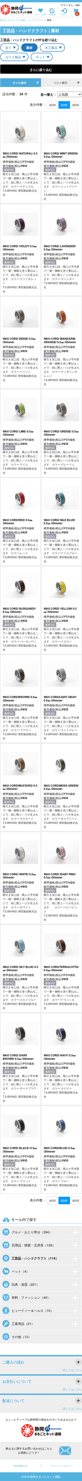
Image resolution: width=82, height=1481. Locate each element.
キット (40, 57)
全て (8, 47)
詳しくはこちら (72, 1370)
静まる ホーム (7, 20)
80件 (75, 105)
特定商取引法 (20, 1465)
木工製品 (51, 47)
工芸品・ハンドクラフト (30, 20)
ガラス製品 (13, 57)
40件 (52, 105)
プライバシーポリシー (61, 1465)
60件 (64, 105)
